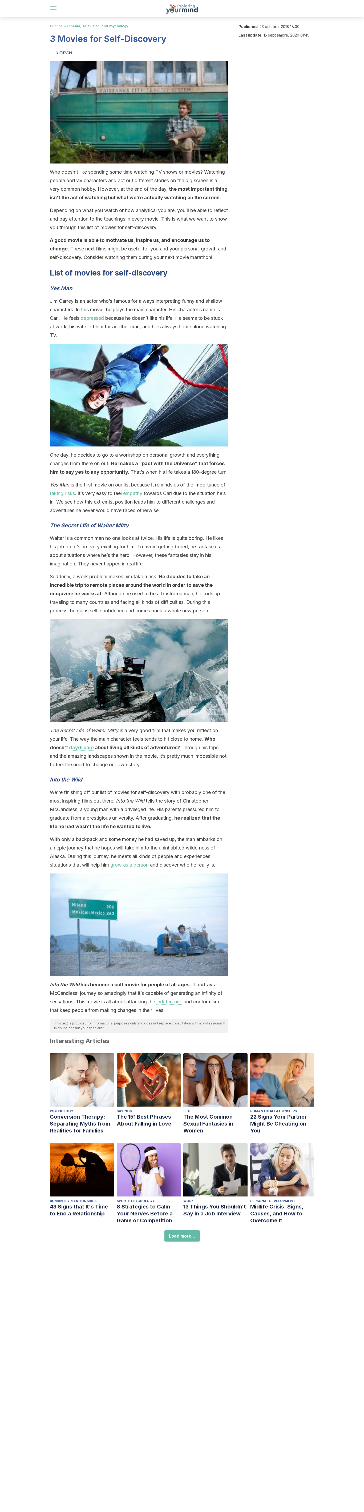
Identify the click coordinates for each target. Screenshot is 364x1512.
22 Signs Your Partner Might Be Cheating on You (278, 1124)
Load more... (182, 1236)
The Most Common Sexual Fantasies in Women (208, 1124)
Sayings (124, 1111)
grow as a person (129, 865)
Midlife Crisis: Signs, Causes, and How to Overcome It (276, 1213)
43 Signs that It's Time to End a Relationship (79, 1210)
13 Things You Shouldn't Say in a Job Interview (214, 1210)
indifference (169, 1001)
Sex (186, 1111)
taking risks (62, 493)
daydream (81, 747)
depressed (92, 318)
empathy (132, 493)
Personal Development (272, 1201)
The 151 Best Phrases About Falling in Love (144, 1120)
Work (188, 1201)
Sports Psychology (136, 1201)
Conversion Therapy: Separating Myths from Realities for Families (80, 1124)
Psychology (61, 1111)
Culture (56, 26)
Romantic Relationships (273, 1111)
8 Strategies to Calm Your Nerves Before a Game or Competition (145, 1213)
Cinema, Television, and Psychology (97, 26)
